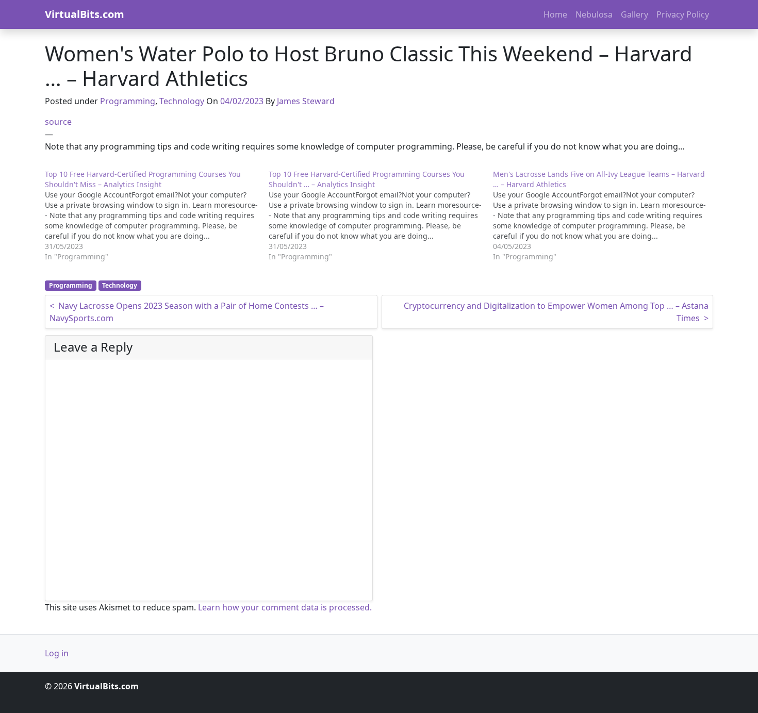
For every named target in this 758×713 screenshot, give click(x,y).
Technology (181, 101)
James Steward (306, 101)
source (58, 121)
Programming (127, 101)
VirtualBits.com (84, 14)
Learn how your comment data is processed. (285, 607)
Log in (57, 653)
